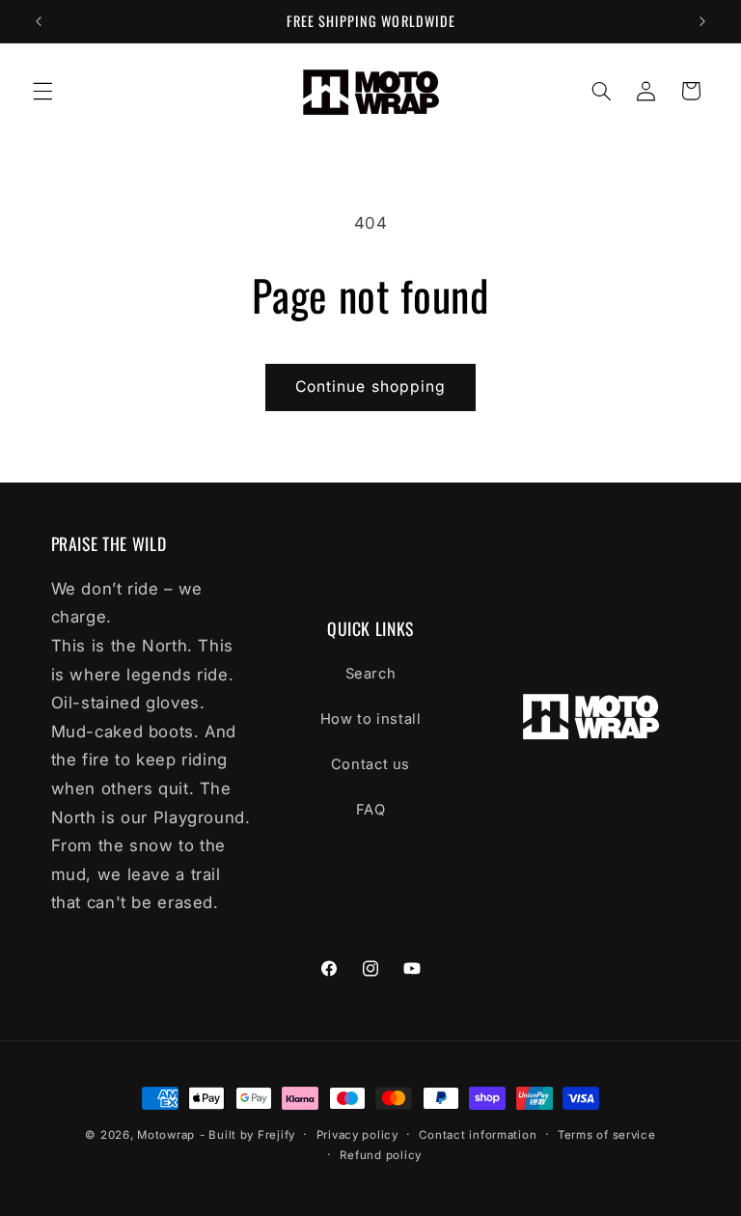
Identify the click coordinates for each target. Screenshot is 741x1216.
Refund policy (381, 1155)
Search (371, 673)
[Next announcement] (702, 21)
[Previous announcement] (38, 21)
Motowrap (166, 1135)
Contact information (477, 1135)
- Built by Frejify (247, 1135)
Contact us (370, 764)
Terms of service (607, 1135)
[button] (42, 91)
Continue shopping (370, 386)
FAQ (371, 809)
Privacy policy (357, 1135)
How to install (371, 719)
